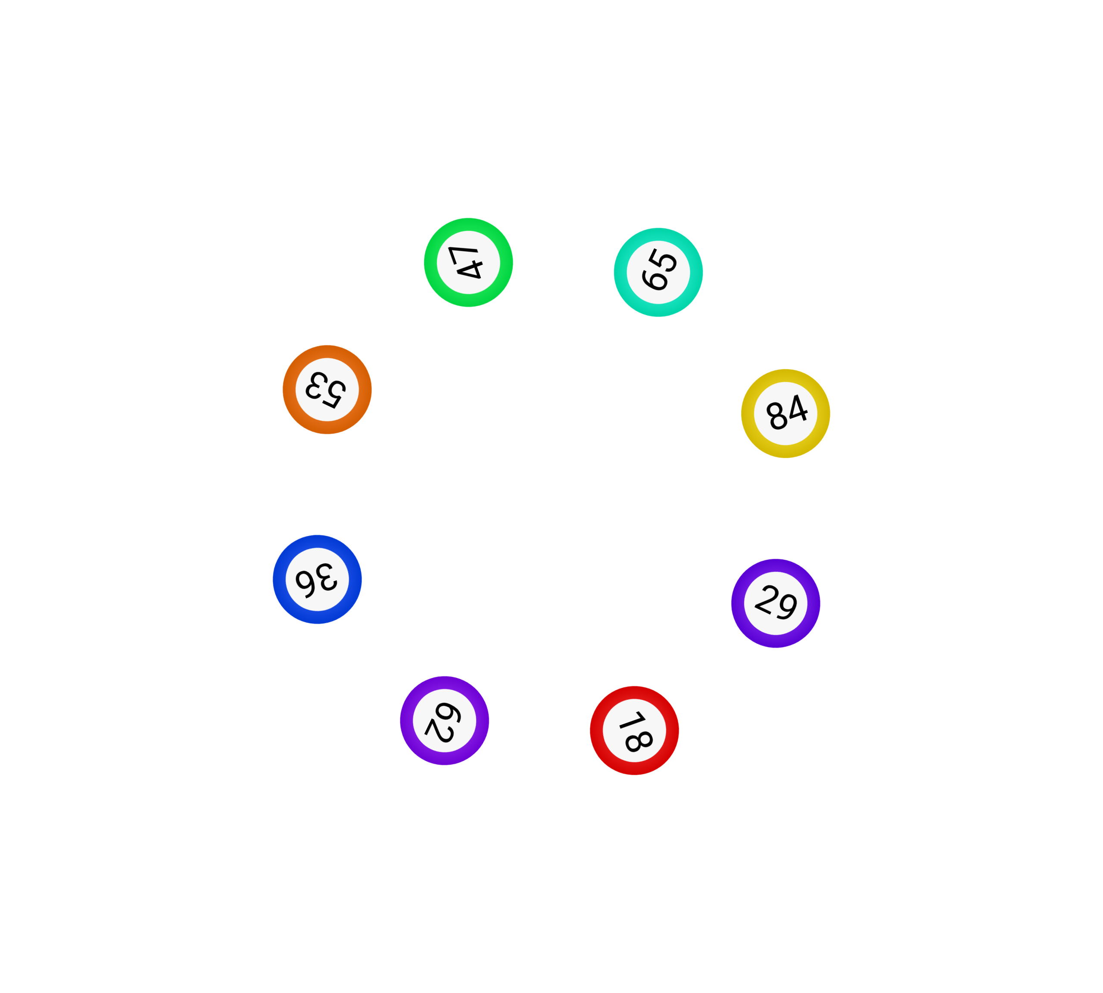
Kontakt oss (37, 884)
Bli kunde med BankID (551, 162)
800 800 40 (193, 821)
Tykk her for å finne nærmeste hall (551, 706)
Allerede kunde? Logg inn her (551, 188)
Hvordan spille (41, 926)
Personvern (37, 967)
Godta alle (511, 400)
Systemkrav (37, 946)
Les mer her (591, 229)
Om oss (34, 858)
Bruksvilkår (36, 905)
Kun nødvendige (582, 400)
